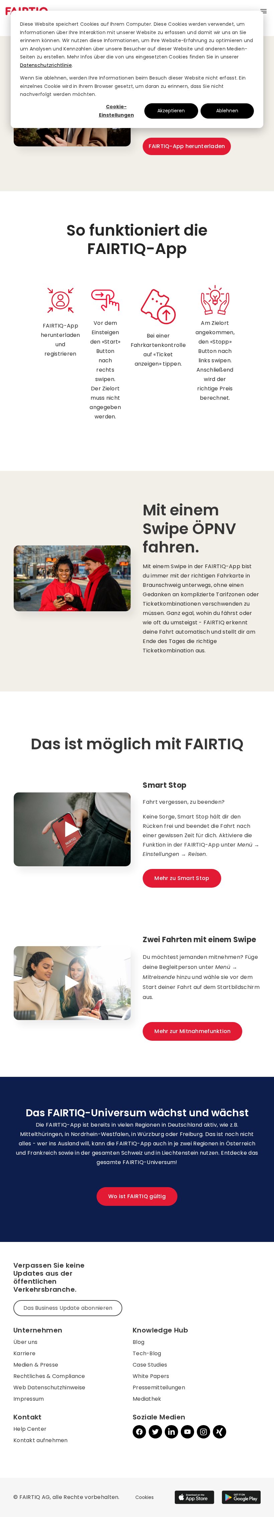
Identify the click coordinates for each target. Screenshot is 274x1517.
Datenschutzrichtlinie (46, 65)
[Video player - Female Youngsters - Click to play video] (72, 983)
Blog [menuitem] (138, 1342)
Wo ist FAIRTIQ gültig (137, 1196)
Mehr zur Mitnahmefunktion (192, 1031)
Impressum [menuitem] (28, 1399)
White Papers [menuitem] (151, 1376)
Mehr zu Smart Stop (181, 878)
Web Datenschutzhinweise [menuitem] (49, 1387)
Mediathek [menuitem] (147, 1399)
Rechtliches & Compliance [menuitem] (49, 1376)
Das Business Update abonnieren (67, 1308)
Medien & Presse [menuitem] (35, 1365)
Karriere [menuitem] (24, 1353)
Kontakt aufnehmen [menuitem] (40, 1440)
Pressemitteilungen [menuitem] (159, 1387)
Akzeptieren (171, 110)
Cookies (144, 1497)
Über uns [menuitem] (25, 1342)
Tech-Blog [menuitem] (147, 1353)
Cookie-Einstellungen (116, 110)
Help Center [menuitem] (29, 1429)
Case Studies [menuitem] (150, 1365)
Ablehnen (227, 110)
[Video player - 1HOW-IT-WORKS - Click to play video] (72, 829)
